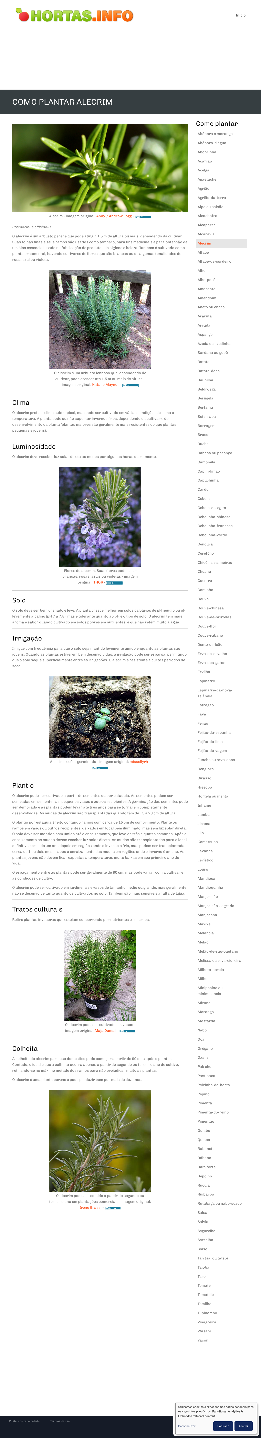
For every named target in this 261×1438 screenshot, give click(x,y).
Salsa (202, 1212)
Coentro (205, 580)
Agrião (203, 188)
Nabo (202, 1030)
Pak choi (205, 1066)
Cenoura (205, 544)
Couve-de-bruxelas (214, 617)
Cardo (203, 489)
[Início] (75, 15)
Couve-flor (207, 626)
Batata (204, 362)
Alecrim (204, 243)
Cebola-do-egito (212, 508)
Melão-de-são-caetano (218, 951)
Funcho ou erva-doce (216, 760)
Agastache (207, 179)
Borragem (207, 425)
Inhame (204, 805)
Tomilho (204, 1304)
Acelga (203, 170)
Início (241, 15)
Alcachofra (207, 216)
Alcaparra (207, 225)
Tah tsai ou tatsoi (213, 1258)
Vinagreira (207, 1322)
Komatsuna (208, 842)
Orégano (205, 1048)
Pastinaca (206, 1076)
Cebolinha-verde (212, 535)
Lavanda (205, 851)
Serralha (205, 1240)
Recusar (223, 1426)
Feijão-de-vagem (212, 750)
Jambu (204, 814)
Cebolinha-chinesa (214, 517)
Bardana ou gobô (213, 352)
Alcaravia (206, 234)
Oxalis (203, 1057)
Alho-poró (207, 280)
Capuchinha (208, 480)
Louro (203, 869)
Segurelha (207, 1231)
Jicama (204, 824)
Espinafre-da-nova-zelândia (215, 693)
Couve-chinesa (211, 608)
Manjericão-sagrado (216, 906)
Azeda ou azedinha (214, 343)
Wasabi (204, 1331)
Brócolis (205, 434)
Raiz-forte (207, 1167)
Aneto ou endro (211, 307)
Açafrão (205, 161)
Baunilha (205, 380)
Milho (203, 978)
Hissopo (205, 787)
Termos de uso (60, 1421)
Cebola (204, 498)
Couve (203, 599)
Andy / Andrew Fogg (114, 216)
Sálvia (203, 1222)
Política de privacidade (24, 1421)
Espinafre (206, 681)
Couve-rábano (210, 635)
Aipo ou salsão (210, 207)
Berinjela (205, 398)
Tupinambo (207, 1313)
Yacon (203, 1340)
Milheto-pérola (211, 969)
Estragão (206, 705)
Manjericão (208, 896)
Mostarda (206, 1021)
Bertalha (205, 407)
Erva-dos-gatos (211, 662)
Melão (203, 942)
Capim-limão (209, 471)
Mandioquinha (210, 887)
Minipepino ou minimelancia (210, 991)
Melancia (206, 933)
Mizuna (204, 1003)
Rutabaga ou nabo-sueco (220, 1203)
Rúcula (204, 1185)
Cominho (205, 590)
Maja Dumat (105, 1030)
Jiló (201, 833)
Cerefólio (206, 553)
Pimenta (205, 1103)
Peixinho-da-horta (214, 1085)
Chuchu (204, 571)
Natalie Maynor (105, 384)
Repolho (205, 1176)
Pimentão (206, 1121)
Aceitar (244, 1426)
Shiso (202, 1249)
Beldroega (207, 389)
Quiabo (204, 1130)
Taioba (203, 1267)
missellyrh (139, 761)
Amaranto (207, 289)
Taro (202, 1276)
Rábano (204, 1158)
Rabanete (206, 1148)
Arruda (204, 325)
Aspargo (205, 334)
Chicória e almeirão (215, 562)
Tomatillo (206, 1294)
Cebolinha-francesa (215, 526)
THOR (98, 582)
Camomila (206, 462)
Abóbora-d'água (212, 143)
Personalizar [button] (187, 1426)
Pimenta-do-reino (213, 1112)
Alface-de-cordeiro (214, 261)
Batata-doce (209, 371)
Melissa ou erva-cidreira (219, 960)
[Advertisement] (130, 59)
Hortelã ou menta (213, 796)
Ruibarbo (206, 1194)
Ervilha (204, 672)
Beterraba (207, 416)
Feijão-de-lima (210, 741)
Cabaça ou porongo (215, 453)
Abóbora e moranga (215, 134)
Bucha (203, 444)
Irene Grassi (91, 1207)
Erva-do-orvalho (212, 654)
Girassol (205, 778)
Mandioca (206, 878)
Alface (203, 252)
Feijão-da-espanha (214, 732)
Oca (201, 1039)
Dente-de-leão (210, 644)
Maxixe (204, 924)
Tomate (204, 1285)
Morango (206, 1012)
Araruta (205, 316)
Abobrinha (207, 152)
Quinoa (204, 1139)
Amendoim (207, 298)
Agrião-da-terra (212, 197)
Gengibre (206, 769)
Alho (202, 270)
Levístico (205, 860)
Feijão (203, 723)
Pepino (204, 1094)
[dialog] (216, 1418)
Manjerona (207, 915)
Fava (202, 714)
